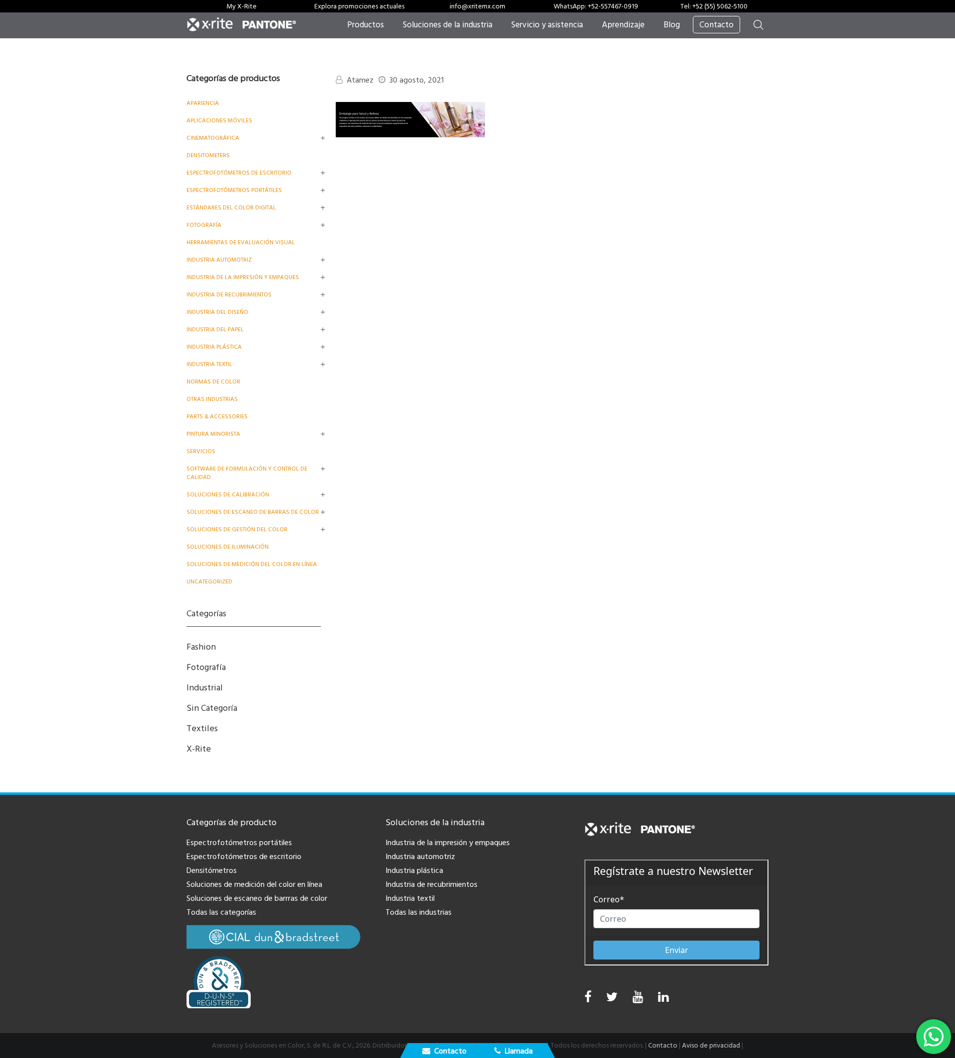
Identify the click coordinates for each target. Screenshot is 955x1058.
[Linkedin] (663, 999)
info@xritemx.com (477, 6)
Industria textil (209, 364)
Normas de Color (213, 382)
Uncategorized (209, 581)
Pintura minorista (213, 434)
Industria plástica (214, 347)
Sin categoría (212, 708)
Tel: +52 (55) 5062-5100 (714, 6)
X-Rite (199, 749)
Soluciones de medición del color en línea (252, 564)
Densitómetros (212, 870)
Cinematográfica (213, 138)
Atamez (360, 80)
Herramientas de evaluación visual (241, 242)
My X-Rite (241, 6)
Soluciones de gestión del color (237, 529)
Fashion (201, 647)
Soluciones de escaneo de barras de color (253, 512)
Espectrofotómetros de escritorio (239, 173)
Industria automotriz (420, 856)
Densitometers (208, 155)
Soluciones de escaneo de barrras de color (257, 898)
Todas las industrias (418, 912)
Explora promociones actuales (359, 6)
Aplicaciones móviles (219, 120)
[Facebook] (587, 997)
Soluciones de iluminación (228, 547)
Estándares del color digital (231, 207)
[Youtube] (638, 999)
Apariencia (203, 103)
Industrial (205, 687)
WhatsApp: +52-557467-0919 (596, 6)
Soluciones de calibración (228, 494)
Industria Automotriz (219, 260)
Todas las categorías (221, 912)
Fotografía (204, 225)
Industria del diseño (217, 312)
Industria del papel (215, 329)
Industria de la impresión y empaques (243, 277)
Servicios (201, 451)
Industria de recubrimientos (229, 294)
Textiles (202, 728)
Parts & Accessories (217, 416)
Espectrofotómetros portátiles (234, 190)
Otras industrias (212, 399)
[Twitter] (612, 999)
